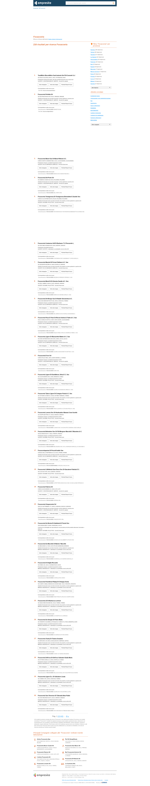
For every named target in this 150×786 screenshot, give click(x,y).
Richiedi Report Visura (66, 84)
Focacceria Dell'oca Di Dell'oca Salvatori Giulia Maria (55, 657)
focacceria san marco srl (72, 745)
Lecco (92, 79)
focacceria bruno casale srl (45, 745)
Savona (93, 83)
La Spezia (93, 57)
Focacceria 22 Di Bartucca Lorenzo (49, 600)
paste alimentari (95, 105)
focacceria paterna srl (43, 752)
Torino (92, 52)
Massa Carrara (95, 71)
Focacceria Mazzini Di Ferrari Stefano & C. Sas (53, 262)
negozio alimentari (96, 117)
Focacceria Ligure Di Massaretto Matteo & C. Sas (54, 336)
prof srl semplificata (71, 739)
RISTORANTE (94, 110)
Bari (92, 64)
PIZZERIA (93, 108)
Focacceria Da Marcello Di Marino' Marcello (52, 544)
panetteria (94, 103)
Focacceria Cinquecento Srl (47, 504)
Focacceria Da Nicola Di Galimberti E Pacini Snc (53, 523)
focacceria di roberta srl (72, 758)
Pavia (92, 74)
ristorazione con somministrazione (101, 98)
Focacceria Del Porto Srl (46, 177)
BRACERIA (94, 120)
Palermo (93, 62)
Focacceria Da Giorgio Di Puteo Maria (50, 619)
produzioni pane (95, 96)
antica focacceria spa (43, 739)
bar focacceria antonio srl (73, 752)
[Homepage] (43, 4)
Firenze (93, 76)
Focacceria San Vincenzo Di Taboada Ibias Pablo (54, 695)
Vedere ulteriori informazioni (55, 39)
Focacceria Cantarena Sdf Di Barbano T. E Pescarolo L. (56, 243)
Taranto (93, 54)
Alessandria (94, 59)
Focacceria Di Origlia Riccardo (48, 563)
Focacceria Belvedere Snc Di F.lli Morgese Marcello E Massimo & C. (60, 431)
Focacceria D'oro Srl (44, 355)
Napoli (92, 66)
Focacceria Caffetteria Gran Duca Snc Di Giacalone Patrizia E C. (59, 469)
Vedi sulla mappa (54, 84)
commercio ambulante (97, 115)
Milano (92, 81)
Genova (93, 49)
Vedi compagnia (43, 84)
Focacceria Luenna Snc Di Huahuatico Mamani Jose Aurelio (57, 412)
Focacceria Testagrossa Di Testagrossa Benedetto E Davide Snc (59, 196)
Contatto (106, 780)
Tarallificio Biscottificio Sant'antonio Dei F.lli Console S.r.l (56, 75)
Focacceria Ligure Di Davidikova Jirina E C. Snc (53, 374)
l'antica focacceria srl (43, 757)
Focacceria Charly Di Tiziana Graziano (50, 638)
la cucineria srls (70, 763)
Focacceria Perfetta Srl (45, 94)
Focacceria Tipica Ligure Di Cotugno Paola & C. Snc (55, 393)
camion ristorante (96, 113)
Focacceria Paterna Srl (45, 487)
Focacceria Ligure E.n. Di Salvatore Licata (51, 676)
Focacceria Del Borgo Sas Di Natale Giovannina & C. (55, 298)
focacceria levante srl (44, 763)
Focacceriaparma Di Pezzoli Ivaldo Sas (50, 450)
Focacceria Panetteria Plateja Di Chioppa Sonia (53, 581)
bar (92, 100)
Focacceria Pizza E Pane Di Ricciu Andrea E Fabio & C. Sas (57, 317)
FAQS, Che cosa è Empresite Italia (69, 780)
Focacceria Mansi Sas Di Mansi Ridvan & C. (52, 158)
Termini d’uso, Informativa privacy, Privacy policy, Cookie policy (90, 780)
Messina (93, 69)
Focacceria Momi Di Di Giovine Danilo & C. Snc (53, 281)
